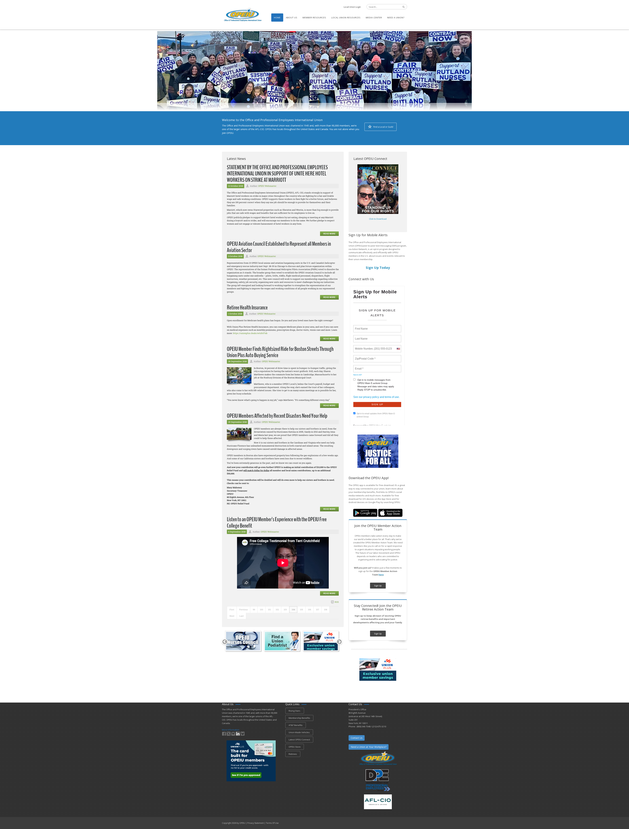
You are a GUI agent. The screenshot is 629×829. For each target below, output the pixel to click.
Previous (243, 609)
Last (241, 615)
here (381, 574)
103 (285, 609)
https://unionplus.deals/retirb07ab (250, 333)
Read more (329, 234)
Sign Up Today (378, 267)
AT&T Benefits (296, 725)
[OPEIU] (242, 14)
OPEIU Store (295, 746)
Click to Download (378, 218)
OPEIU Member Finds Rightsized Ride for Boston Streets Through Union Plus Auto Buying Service (280, 352)
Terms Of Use (272, 823)
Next (231, 615)
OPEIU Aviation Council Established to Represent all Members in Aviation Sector (279, 247)
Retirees (293, 754)
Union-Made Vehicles (299, 732)
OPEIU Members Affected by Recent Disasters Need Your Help (277, 416)
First (231, 609)
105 (301, 609)
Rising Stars (295, 710)
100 (261, 609)
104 (293, 609)
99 (254, 609)
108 (325, 609)
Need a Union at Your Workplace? (368, 746)
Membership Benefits (299, 717)
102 (277, 609)
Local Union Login (352, 6)
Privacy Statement (255, 823)
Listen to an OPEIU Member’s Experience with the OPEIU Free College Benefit (277, 522)
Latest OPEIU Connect (299, 739)
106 (309, 609)
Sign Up (378, 585)
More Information (230, 729)
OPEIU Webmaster (267, 185)
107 (317, 609)
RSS (337, 601)
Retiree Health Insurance (247, 307)
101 (269, 609)
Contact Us (356, 737)
